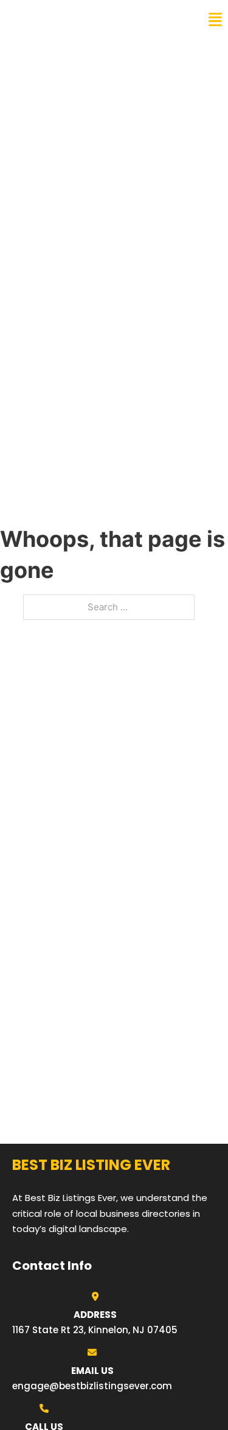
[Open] (215, 19)
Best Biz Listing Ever (72, 19)
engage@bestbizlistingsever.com (92, 1385)
